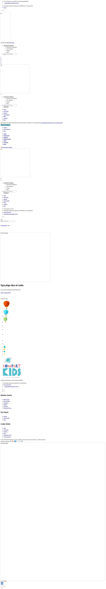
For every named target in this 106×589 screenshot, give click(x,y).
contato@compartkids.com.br (11, 3)
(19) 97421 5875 (10, 43)
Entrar (5, 8)
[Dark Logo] (6, 41)
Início (4, 110)
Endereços (6, 403)
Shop (4, 116)
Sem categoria (6, 129)
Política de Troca (7, 408)
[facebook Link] (3, 389)
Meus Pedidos (6, 401)
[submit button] (14, 221)
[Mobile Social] (3, 217)
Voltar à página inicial (6, 293)
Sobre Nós (5, 111)
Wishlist (5, 405)
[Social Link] (3, 10)
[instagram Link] (3, 391)
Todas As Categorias (5, 124)
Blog (4, 120)
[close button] (1, 219)
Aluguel (5, 113)
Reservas (5, 406)
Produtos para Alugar (7, 147)
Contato (5, 118)
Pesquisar (6, 106)
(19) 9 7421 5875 (7, 385)
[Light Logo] (12, 41)
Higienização (6, 115)
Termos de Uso (7, 437)
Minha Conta (6, 399)
